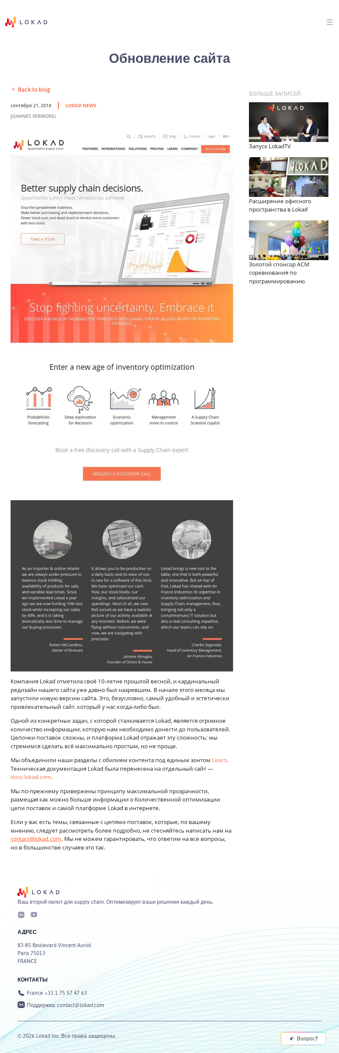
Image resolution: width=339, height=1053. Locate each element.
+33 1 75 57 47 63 (66, 992)
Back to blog (34, 89)
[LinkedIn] (21, 914)
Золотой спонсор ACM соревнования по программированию (279, 272)
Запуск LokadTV (270, 146)
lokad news (81, 105)
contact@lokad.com (36, 839)
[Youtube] (33, 914)
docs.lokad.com (31, 777)
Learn (219, 760)
